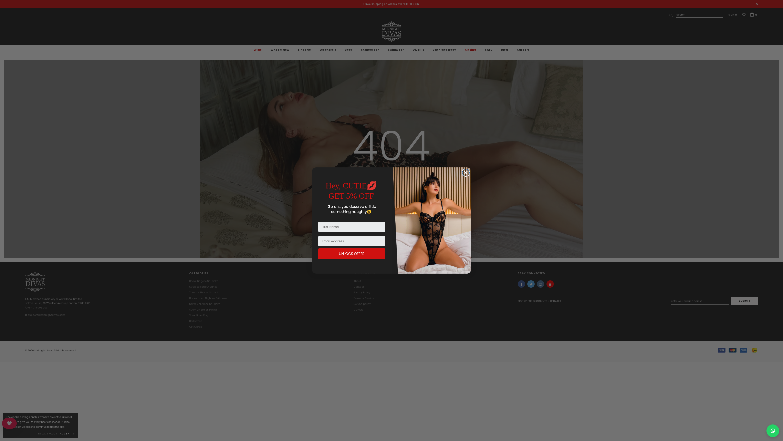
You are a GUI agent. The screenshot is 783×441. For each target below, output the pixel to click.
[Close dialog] (465, 172)
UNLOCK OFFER (352, 253)
